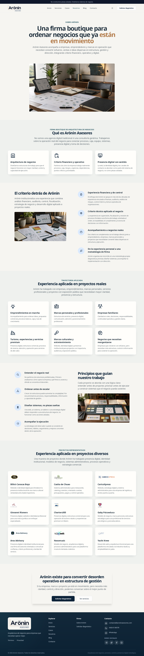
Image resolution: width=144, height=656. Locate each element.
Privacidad (20, 640)
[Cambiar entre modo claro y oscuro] (112, 8)
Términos (11, 640)
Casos (67, 8)
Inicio (49, 8)
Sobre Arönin (81, 623)
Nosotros (76, 8)
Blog (85, 8)
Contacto (93, 8)
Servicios (58, 8)
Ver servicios (84, 599)
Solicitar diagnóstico (126, 8)
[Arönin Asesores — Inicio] (14, 8)
